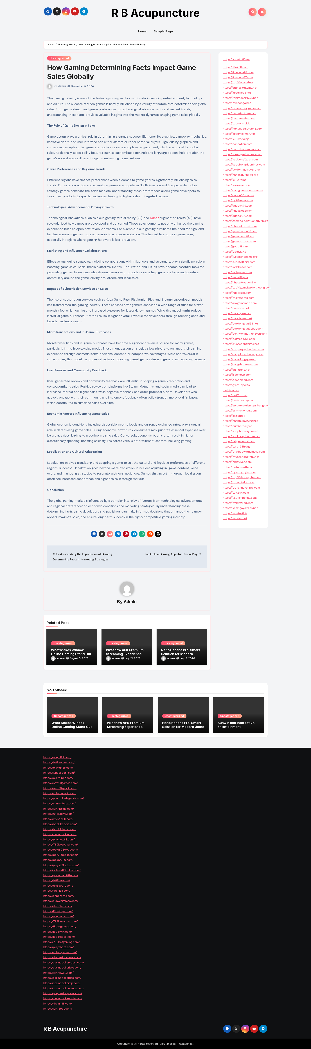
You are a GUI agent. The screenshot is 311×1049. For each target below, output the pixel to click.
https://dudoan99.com (238, 216)
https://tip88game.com (238, 200)
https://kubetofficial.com (239, 262)
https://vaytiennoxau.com (240, 498)
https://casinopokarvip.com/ (61, 983)
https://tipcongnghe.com (239, 472)
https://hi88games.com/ (59, 762)
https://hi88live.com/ (56, 880)
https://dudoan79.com (238, 205)
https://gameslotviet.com (239, 241)
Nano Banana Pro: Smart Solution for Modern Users (180, 654)
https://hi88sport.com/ (58, 885)
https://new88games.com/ (60, 783)
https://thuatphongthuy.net (241, 457)
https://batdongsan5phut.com (243, 328)
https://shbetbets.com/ (58, 896)
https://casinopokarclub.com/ (62, 998)
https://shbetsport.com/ (59, 793)
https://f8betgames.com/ (59, 926)
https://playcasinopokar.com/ (62, 993)
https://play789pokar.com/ (61, 865)
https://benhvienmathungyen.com (245, 333)
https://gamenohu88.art (238, 236)
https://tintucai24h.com (238, 467)
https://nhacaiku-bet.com (240, 226)
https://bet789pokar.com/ (60, 854)
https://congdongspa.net (239, 359)
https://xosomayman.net (239, 134)
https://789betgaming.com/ (61, 942)
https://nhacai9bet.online (239, 282)
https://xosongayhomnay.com (242, 154)
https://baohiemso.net (237, 318)
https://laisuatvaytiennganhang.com (246, 405)
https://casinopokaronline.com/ (63, 988)
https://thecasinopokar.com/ (62, 957)
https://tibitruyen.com (237, 462)
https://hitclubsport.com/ (60, 824)
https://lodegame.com (237, 272)
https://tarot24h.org (236, 446)
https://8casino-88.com (238, 72)
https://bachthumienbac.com (242, 149)
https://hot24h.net (235, 395)
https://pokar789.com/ (58, 860)
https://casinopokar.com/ (59, 834)
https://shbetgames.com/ (60, 952)
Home (142, 31)
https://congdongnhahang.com (243, 354)
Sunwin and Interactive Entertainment (236, 725)
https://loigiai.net (234, 416)
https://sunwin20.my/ (236, 59)
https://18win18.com (235, 67)
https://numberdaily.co (238, 426)
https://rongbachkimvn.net (240, 98)
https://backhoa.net (236, 308)
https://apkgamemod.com (240, 303)
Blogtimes (166, 1044)
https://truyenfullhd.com (238, 482)
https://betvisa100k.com (239, 339)
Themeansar (185, 1044)
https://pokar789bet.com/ (60, 849)
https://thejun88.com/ (57, 1003)
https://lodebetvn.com (237, 267)
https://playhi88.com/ (57, 757)
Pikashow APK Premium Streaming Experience (125, 652)
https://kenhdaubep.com (239, 400)
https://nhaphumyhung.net (240, 421)
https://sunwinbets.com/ (59, 803)
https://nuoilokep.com (237, 293)
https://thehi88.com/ (56, 891)
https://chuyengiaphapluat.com (243, 349)
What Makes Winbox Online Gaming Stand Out (71, 652)
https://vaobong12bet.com (240, 159)
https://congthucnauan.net (240, 364)
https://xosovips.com (237, 185)
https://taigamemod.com (239, 441)
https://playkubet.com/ (58, 916)
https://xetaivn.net (235, 518)
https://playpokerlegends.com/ (63, 798)
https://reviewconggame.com (242, 108)
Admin (62, 86)
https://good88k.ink (235, 246)
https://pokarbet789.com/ (60, 875)
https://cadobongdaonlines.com (244, 164)
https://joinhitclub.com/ (58, 808)
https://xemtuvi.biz (235, 513)
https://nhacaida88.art (237, 211)
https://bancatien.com (237, 144)
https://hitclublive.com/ (58, 814)
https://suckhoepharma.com (241, 436)
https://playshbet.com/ (58, 947)
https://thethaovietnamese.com (244, 451)
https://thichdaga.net (237, 103)
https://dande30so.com (238, 195)
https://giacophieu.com (238, 380)
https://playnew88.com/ (59, 839)
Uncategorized (59, 58)
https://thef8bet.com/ (57, 906)
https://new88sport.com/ (59, 788)
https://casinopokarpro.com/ (62, 978)
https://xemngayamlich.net (240, 508)
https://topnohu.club (236, 123)
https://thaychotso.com (238, 298)
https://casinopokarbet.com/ (62, 967)
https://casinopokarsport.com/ (63, 962)
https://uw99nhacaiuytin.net (241, 169)
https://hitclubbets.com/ (59, 829)
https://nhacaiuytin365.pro (240, 175)
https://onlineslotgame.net (240, 88)
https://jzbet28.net (235, 252)
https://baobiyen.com (237, 313)
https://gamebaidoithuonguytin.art (245, 221)
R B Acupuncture (155, 12)
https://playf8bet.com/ (58, 778)
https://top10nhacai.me (238, 82)
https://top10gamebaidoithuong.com (247, 287)
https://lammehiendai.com (240, 410)
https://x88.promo (235, 180)
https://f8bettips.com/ (58, 911)
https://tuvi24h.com (236, 493)
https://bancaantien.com (239, 118)
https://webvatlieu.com (238, 503)
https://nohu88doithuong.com (242, 129)
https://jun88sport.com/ (59, 773)
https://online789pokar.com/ (62, 870)
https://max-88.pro (235, 277)
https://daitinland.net (236, 370)
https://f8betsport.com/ (59, 937)
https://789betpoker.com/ (60, 921)
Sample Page (163, 31)
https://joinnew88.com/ (58, 972)
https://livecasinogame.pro (240, 257)
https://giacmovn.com (237, 375)
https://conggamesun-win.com (243, 190)
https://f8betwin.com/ (57, 931)
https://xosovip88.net (237, 93)
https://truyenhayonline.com (241, 487)
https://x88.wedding (236, 139)
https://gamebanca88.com (240, 231)
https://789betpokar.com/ (60, 844)
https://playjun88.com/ (58, 767)
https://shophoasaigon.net (240, 431)
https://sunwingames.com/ (60, 901)
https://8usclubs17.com (238, 77)
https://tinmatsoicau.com (239, 113)
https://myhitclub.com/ (58, 819)
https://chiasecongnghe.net (241, 344)
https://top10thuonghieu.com (242, 477)
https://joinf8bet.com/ (57, 1008)
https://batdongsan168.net (240, 323)
